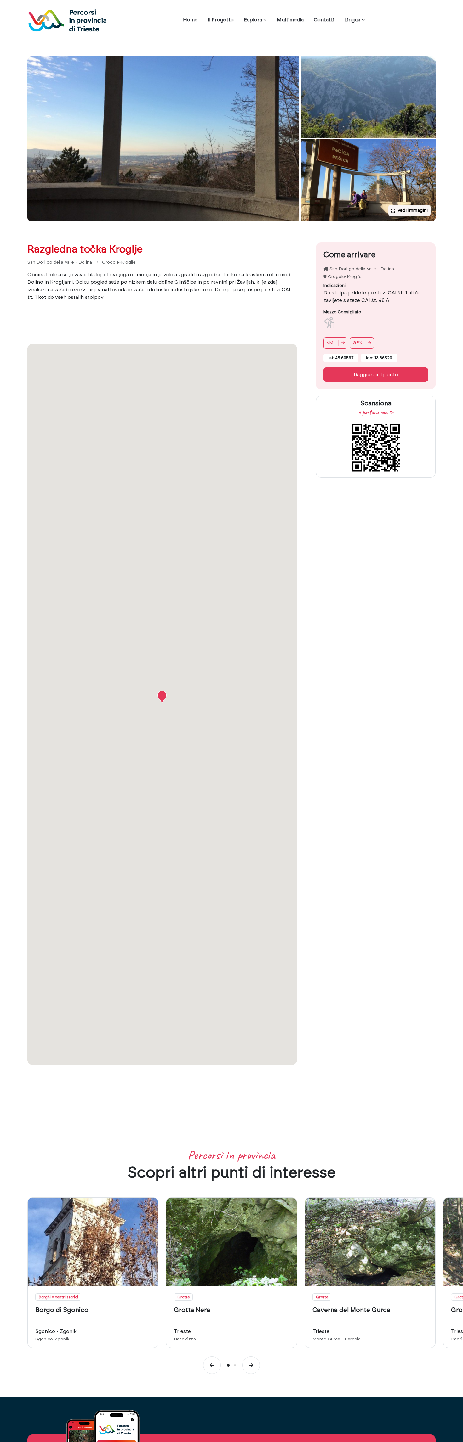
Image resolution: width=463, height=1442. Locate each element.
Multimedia (290, 19)
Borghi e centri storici (58, 1297)
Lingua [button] (352, 19)
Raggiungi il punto (376, 374)
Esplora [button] (253, 19)
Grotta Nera (192, 1310)
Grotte (183, 1297)
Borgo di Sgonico (62, 1310)
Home (190, 19)
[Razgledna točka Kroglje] (163, 138)
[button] (162, 696)
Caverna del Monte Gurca (351, 1310)
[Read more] (93, 1242)
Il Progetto (221, 19)
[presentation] (212, 1365)
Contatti (324, 19)
